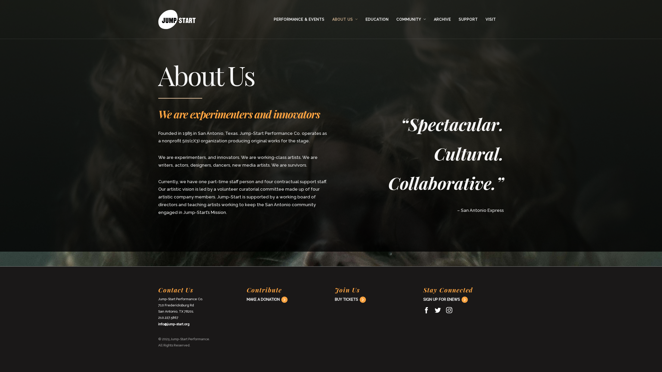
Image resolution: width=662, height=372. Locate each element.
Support (468, 19)
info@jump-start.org (174, 324)
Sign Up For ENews (441, 299)
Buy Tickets (346, 299)
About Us (342, 19)
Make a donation (263, 299)
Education (377, 19)
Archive (442, 19)
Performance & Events (299, 19)
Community (408, 19)
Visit (491, 19)
